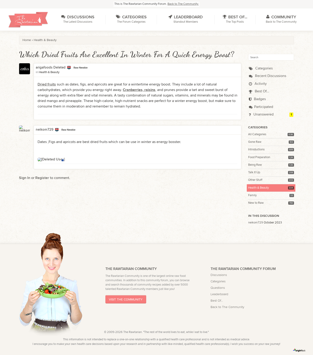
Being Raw (255, 165)
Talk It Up (254, 172)
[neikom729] (24, 130)
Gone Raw (254, 142)
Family (252, 195)
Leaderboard (219, 294)
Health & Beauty (258, 188)
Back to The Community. (183, 4)
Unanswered (263, 114)
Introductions (256, 149)
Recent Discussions (270, 76)
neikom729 (255, 222)
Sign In (24, 178)
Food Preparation (259, 157)
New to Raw (256, 203)
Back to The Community (227, 307)
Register (42, 178)
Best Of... (261, 91)
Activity (260, 84)
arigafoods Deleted (51, 68)
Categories (263, 68)
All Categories (257, 134)
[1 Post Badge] (69, 68)
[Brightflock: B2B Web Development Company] (299, 350)
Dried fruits (47, 84)
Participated (263, 107)
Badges (259, 99)
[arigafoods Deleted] (24, 72)
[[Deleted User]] (51, 159)
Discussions (219, 275)
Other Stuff (255, 180)
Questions (218, 288)
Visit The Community (126, 299)
